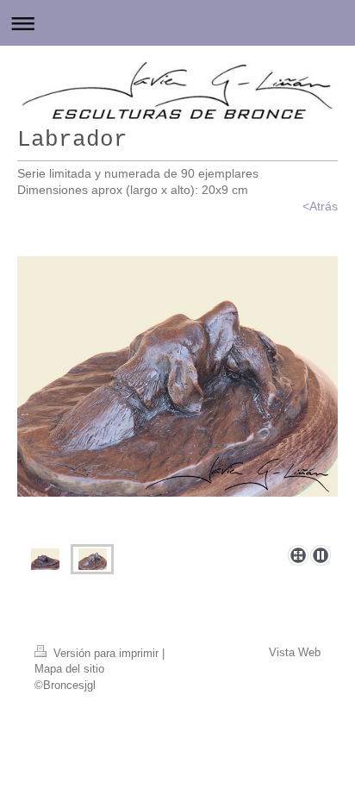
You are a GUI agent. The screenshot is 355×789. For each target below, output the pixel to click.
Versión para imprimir (106, 653)
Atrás (323, 206)
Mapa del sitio (69, 668)
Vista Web (295, 652)
